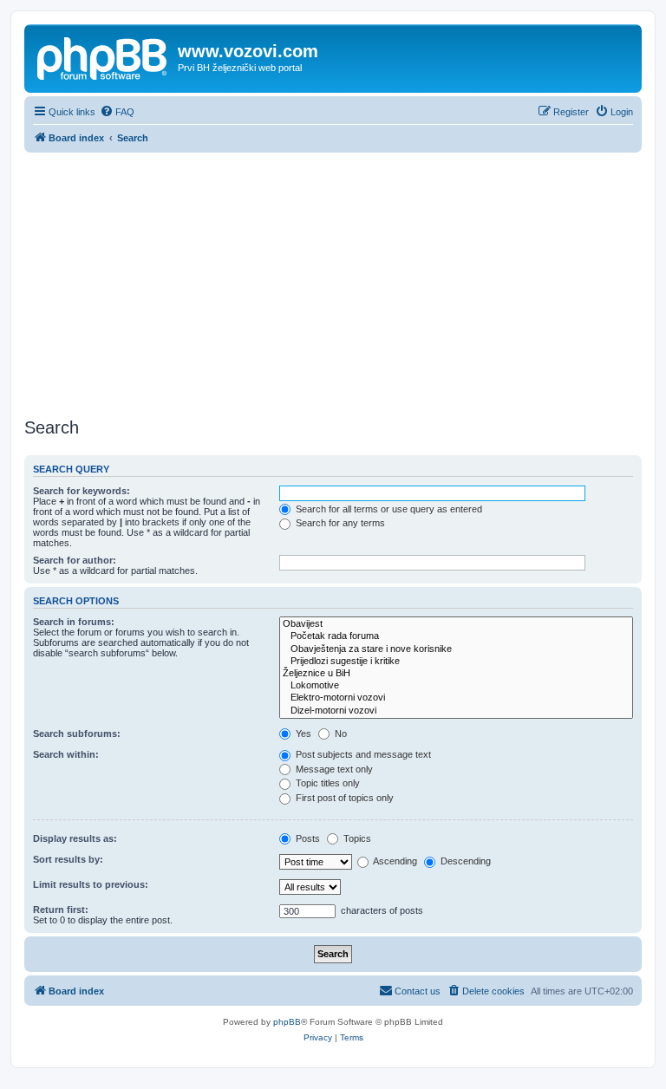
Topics (356, 838)
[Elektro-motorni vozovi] (456, 698)
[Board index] (103, 56)
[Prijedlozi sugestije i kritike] (456, 661)
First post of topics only (343, 797)
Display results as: (75, 838)
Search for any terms (339, 523)
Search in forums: (73, 621)
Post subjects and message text (362, 754)
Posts (306, 838)
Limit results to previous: (90, 884)
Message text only (333, 769)
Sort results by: (68, 859)
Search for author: (74, 560)
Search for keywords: (81, 491)
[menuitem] (117, 111)
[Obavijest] (456, 624)
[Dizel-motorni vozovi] (456, 711)
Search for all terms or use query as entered (387, 509)
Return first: (60, 909)
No (339, 733)
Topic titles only (326, 783)
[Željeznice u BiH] (456, 674)
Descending (464, 861)
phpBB (287, 1022)
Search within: (66, 754)
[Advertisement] (333, 282)
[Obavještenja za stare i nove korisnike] (456, 649)
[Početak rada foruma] (456, 636)
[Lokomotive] (456, 686)
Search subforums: (77, 733)
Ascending (394, 861)
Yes (302, 733)
